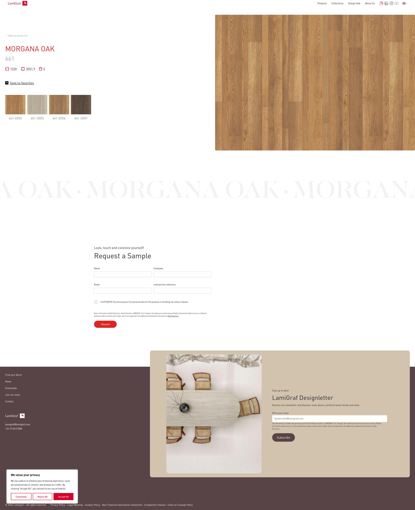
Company (158, 268)
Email (97, 284)
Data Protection (173, 316)
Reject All (42, 496)
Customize (21, 496)
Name (97, 268)
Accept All (63, 496)
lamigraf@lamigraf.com (17, 424)
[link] (15, 110)
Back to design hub (18, 35)
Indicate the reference (165, 284)
